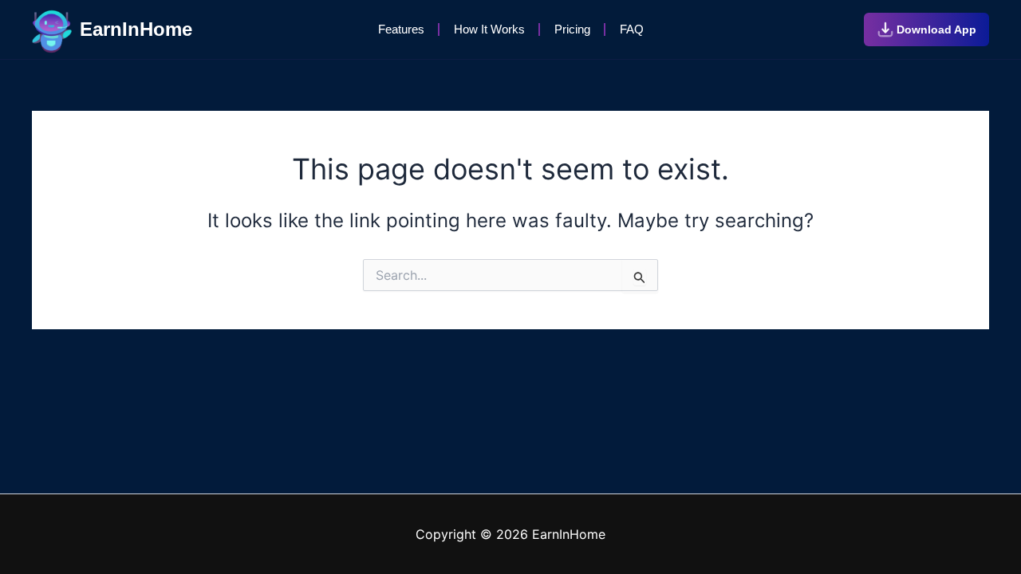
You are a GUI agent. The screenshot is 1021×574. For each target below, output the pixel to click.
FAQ (632, 29)
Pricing (572, 29)
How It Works (489, 29)
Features (401, 29)
